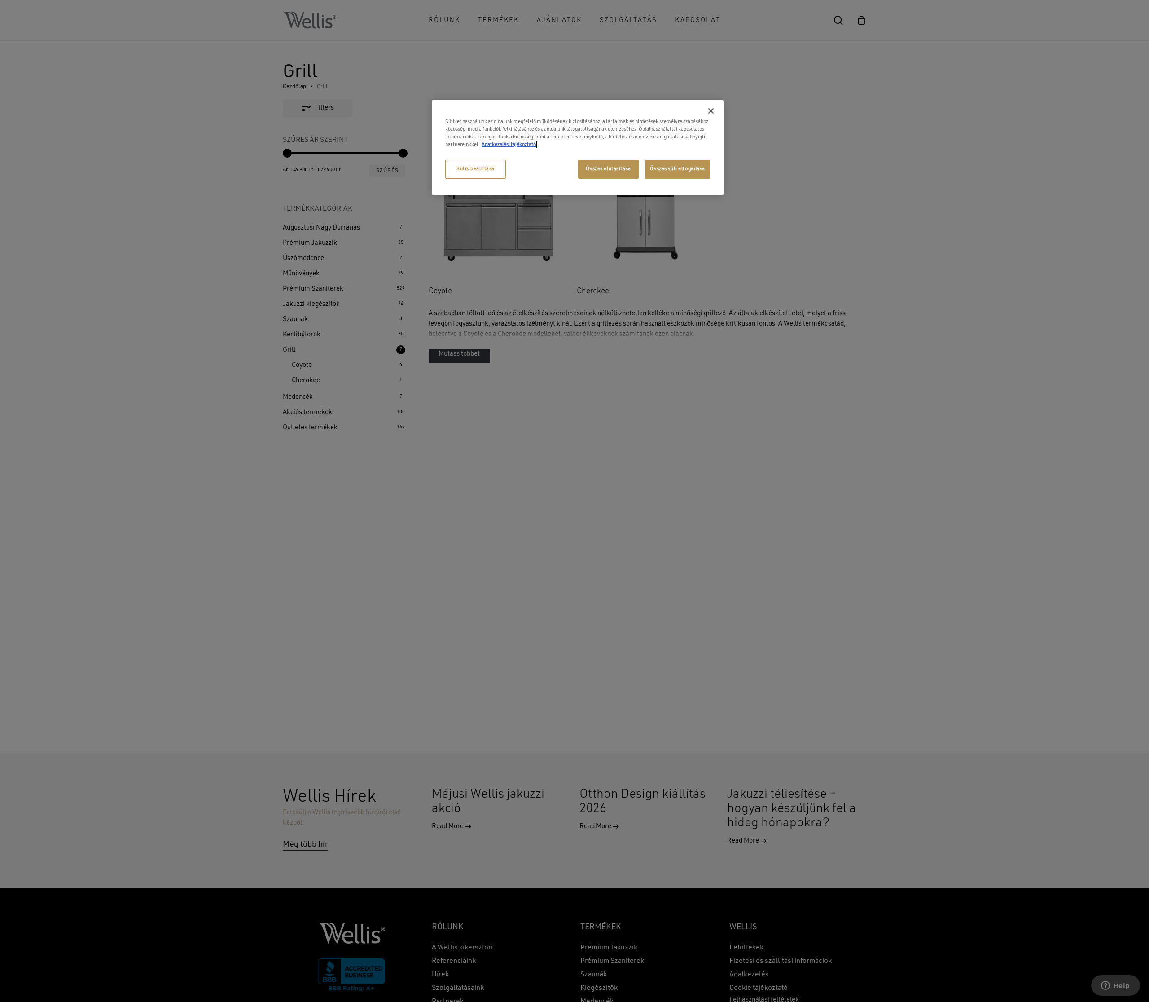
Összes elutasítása (608, 169)
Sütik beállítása (475, 169)
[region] (578, 147)
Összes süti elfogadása (677, 169)
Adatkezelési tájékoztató (509, 144)
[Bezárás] (711, 111)
